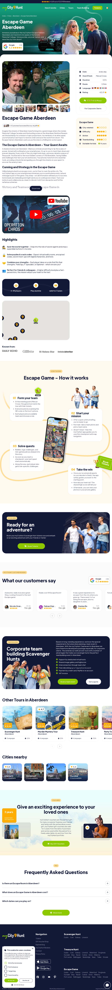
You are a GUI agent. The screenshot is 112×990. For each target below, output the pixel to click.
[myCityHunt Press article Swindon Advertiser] (65, 352)
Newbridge (86, 957)
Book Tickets (33, 546)
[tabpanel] (16, 287)
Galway (77, 937)
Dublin (66, 937)
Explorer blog (40, 945)
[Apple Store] (43, 961)
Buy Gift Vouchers (57, 844)
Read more (24, 958)
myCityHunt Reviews (43, 948)
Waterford (93, 953)
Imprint (98, 989)
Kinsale (105, 957)
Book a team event (67, 682)
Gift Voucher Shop (42, 941)
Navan (78, 955)
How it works (50, 8)
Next (59, 615)
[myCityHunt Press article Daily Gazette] (28, 351)
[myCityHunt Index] (14, 8)
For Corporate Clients (93, 108)
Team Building (83, 8)
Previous (52, 615)
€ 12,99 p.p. (94, 100)
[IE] (107, 7)
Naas (93, 957)
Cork (72, 937)
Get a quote (93, 682)
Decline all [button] (26, 980)
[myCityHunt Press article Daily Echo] (9, 351)
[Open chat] (107, 985)
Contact (39, 951)
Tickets (38, 938)
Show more (36, 188)
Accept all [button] (11, 980)
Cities (62, 8)
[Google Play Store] (43, 968)
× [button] (32, 948)
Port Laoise (68, 957)
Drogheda (101, 953)
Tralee (99, 957)
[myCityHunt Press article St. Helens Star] (46, 352)
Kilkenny (97, 955)
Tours (70, 8)
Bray (72, 955)
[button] (18, 985)
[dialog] (18, 967)
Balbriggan (77, 957)
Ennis (91, 955)
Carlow (84, 955)
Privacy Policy (40, 954)
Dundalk (67, 955)
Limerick (85, 937)
